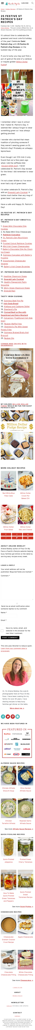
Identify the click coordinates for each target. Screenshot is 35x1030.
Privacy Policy (17, 995)
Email (4, 620)
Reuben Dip (9, 338)
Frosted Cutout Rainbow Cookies (17, 243)
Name (4, 613)
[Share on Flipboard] (17, 538)
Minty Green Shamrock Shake (17, 288)
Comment (5, 576)
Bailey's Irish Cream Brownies (17, 266)
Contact (17, 1016)
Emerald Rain (9, 291)
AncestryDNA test (9, 166)
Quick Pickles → (26, 907)
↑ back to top (17, 987)
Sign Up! (9, 1006)
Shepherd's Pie (10, 309)
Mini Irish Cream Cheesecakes (16, 246)
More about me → (17, 708)
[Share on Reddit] (6, 538)
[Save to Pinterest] (6, 534)
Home (2, 9)
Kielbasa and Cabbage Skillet (17, 306)
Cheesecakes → (26, 980)
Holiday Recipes (10, 9)
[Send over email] (28, 534)
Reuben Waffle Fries (13, 324)
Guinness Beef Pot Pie (13, 301)
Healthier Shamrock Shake (15, 276)
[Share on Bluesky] (28, 538)
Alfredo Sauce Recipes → (23, 829)
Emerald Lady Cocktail (18, 192)
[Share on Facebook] (17, 534)
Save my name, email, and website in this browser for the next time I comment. (18, 630)
